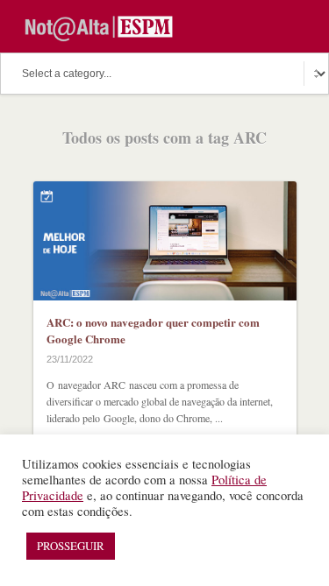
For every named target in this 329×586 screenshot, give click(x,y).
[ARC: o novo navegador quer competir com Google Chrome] (165, 240)
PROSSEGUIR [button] (70, 546)
